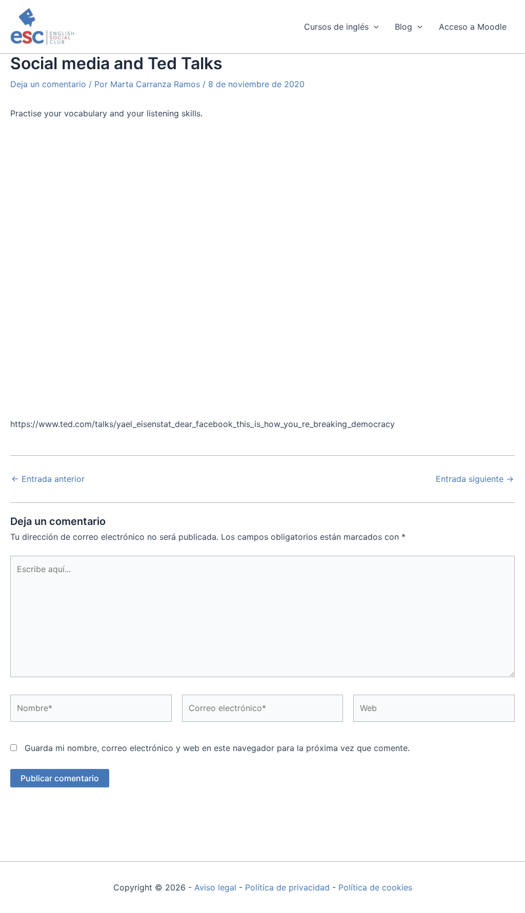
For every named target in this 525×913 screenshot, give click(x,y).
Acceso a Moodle (473, 27)
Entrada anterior (48, 479)
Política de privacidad (287, 887)
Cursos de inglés (336, 27)
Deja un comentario (48, 84)
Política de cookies (375, 887)
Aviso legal (215, 887)
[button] (374, 26)
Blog (403, 27)
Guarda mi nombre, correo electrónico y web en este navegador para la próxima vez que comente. (217, 748)
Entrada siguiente (475, 479)
